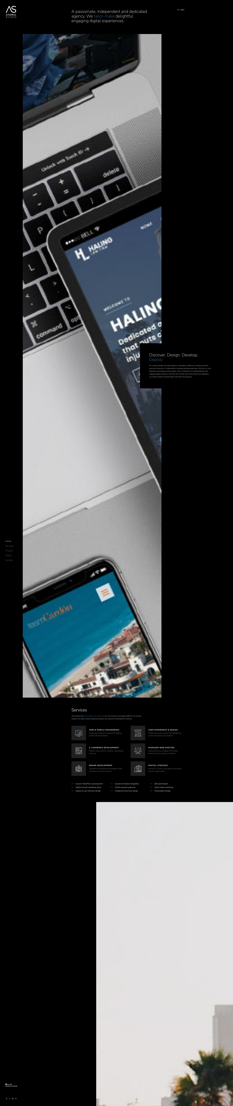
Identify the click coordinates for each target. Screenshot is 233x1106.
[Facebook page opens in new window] (10, 1098)
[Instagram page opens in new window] (13, 1098)
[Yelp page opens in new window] (6, 1098)
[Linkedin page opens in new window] (16, 1098)
